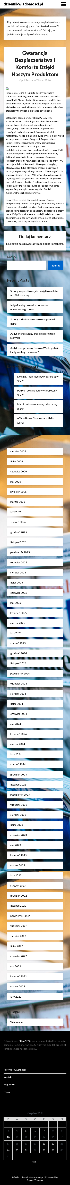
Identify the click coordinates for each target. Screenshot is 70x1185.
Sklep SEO (24, 1041)
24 (8, 1150)
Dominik (22, 376)
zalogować (25, 243)
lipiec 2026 (16, 461)
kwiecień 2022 (18, 976)
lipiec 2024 (16, 703)
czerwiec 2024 (18, 713)
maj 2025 (15, 602)
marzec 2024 (17, 744)
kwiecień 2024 (18, 734)
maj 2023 (15, 845)
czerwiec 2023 (18, 835)
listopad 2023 (18, 784)
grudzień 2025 (18, 532)
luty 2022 (15, 996)
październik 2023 (20, 794)
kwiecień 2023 (18, 855)
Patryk (21, 390)
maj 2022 (15, 966)
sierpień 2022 (18, 936)
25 (17, 1150)
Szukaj (11, 256)
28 (44, 1150)
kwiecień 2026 (18, 491)
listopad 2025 (18, 542)
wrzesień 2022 (18, 925)
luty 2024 (15, 754)
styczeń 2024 (18, 764)
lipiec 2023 (16, 824)
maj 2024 (15, 723)
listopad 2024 (18, 663)
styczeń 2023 (18, 885)
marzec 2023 (17, 865)
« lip (34, 1161)
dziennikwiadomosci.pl (23, 4)
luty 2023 (15, 875)
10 (8, 1137)
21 (44, 1143)
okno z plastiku (24, 182)
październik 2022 (20, 915)
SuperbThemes (35, 1180)
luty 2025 (15, 633)
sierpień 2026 (18, 451)
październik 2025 (20, 552)
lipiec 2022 (16, 946)
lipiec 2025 (16, 582)
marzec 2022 (17, 986)
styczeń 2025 (18, 643)
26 (26, 1150)
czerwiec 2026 (18, 471)
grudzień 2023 (18, 774)
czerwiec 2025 (18, 592)
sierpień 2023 (18, 814)
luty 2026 (15, 511)
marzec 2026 (17, 501)
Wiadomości (17, 1022)
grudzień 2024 (18, 653)
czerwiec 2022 (18, 956)
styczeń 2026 (18, 521)
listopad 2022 (18, 905)
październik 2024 (20, 673)
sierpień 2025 (18, 572)
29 (53, 1150)
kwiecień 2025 (18, 612)
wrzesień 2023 (18, 804)
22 (53, 1143)
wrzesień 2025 (18, 562)
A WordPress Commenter (31, 418)
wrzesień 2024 (18, 683)
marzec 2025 (17, 622)
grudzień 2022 (18, 895)
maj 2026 (15, 481)
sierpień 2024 (18, 693)
